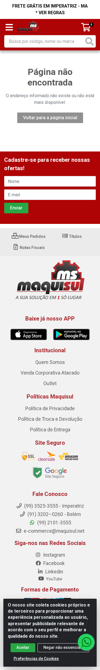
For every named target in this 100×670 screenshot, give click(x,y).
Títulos (75, 236)
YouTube (53, 578)
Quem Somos (50, 362)
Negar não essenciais (63, 647)
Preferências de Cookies (36, 658)
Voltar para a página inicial (50, 117)
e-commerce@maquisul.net (53, 531)
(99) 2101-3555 (53, 522)
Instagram (53, 555)
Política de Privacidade (50, 408)
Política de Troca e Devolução (50, 419)
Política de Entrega (50, 429)
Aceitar (22, 647)
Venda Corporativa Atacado (50, 373)
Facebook (53, 563)
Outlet (50, 383)
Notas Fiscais (32, 247)
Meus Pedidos (32, 236)
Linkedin (53, 571)
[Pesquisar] (89, 41)
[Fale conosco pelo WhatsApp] (86, 642)
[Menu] (9, 27)
